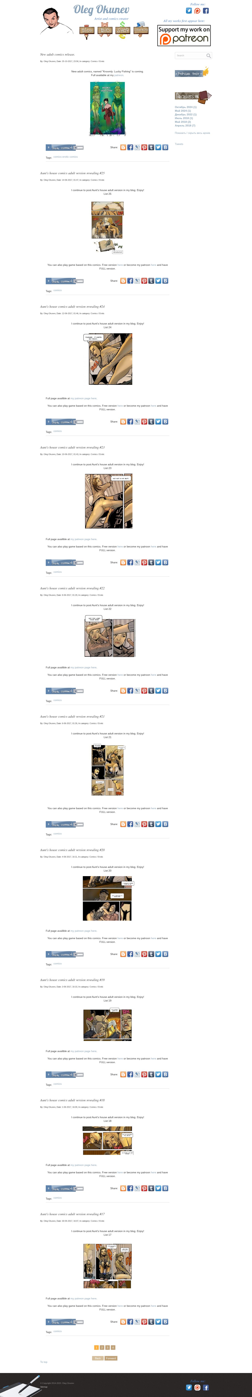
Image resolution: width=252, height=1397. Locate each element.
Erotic (101, 61)
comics (57, 156)
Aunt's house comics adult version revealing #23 (72, 447)
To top (43, 1361)
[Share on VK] (165, 147)
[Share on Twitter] (158, 147)
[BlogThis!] (123, 147)
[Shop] (122, 31)
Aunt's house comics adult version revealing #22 (72, 588)
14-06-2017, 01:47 (70, 180)
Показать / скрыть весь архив (192, 132)
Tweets (179, 143)
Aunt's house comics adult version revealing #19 (72, 979)
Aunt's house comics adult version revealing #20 (72, 850)
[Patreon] (184, 34)
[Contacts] (140, 31)
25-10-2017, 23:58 (70, 61)
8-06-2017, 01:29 (69, 595)
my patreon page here (83, 398)
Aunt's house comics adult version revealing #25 (72, 173)
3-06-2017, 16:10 (69, 987)
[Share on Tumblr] (151, 147)
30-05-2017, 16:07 (70, 1221)
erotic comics (70, 156)
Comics (94, 61)
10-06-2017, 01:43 (70, 454)
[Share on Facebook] (130, 147)
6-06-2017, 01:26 (69, 723)
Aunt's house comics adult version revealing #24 (72, 306)
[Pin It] (144, 147)
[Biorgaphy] (105, 31)
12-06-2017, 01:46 (70, 313)
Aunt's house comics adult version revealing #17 (72, 1214)
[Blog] (87, 31)
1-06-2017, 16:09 (69, 1107)
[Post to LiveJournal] (137, 147)
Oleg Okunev (101, 9)
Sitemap (43, 1387)
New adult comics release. (57, 54)
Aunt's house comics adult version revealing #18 (72, 1100)
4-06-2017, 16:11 (69, 857)
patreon (118, 75)
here (120, 264)
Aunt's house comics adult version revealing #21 (72, 716)
